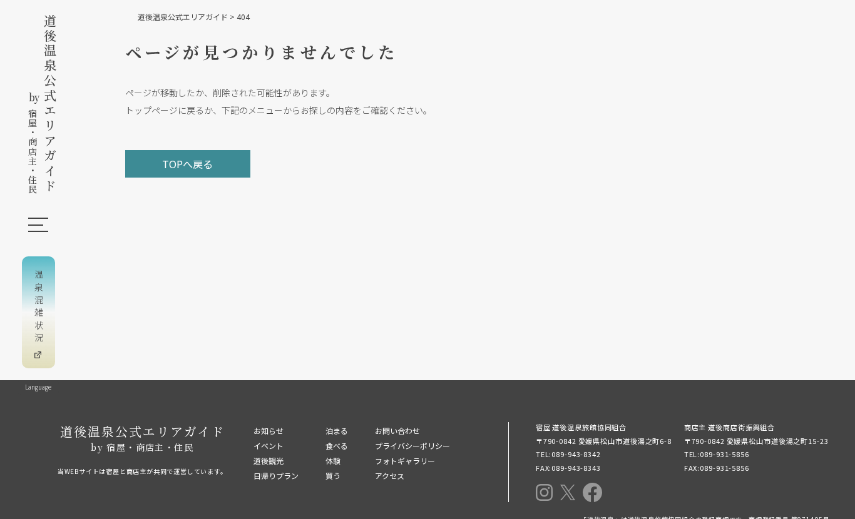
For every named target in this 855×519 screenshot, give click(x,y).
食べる (336, 445)
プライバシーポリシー (412, 445)
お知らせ (268, 430)
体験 (332, 460)
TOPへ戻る (187, 163)
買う (332, 475)
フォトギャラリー (405, 460)
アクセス (389, 475)
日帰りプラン (276, 475)
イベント (268, 445)
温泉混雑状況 (39, 308)
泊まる (336, 430)
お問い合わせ (397, 430)
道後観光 (268, 460)
